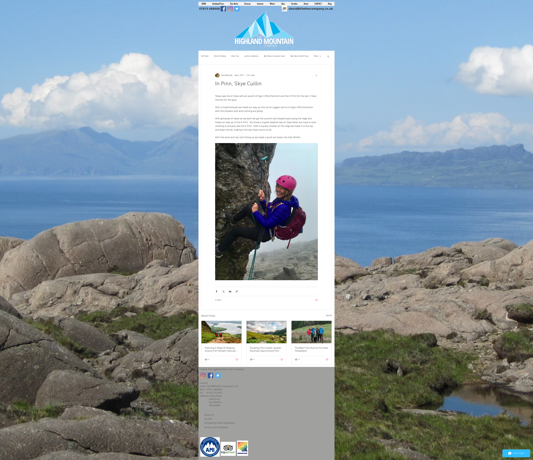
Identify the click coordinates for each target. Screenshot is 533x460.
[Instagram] (203, 375)
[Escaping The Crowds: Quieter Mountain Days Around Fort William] (267, 332)
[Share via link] (237, 291)
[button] (328, 56)
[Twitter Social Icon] (218, 375)
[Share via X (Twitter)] (223, 291)
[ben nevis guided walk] (311, 332)
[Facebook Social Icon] (223, 8)
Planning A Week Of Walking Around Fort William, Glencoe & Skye (221, 349)
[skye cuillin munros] (221, 332)
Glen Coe (235, 56)
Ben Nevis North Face (299, 56)
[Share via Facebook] (216, 291)
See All (329, 315)
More (316, 56)
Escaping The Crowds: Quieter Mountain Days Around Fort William (265, 349)
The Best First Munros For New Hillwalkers (311, 349)
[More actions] (316, 75)
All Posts (204, 56)
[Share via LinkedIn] (230, 291)
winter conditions (251, 56)
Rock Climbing (220, 56)
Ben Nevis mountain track (274, 56)
